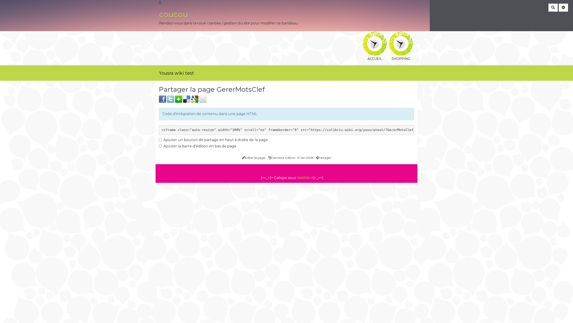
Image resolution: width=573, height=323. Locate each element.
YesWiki (303, 178)
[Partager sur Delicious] (186, 99)
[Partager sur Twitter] (170, 99)
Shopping (401, 34)
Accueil (375, 34)
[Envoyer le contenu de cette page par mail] (202, 99)
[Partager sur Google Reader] (194, 99)
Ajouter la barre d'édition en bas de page (199, 146)
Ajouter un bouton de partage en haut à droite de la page (215, 140)
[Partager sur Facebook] (162, 99)
